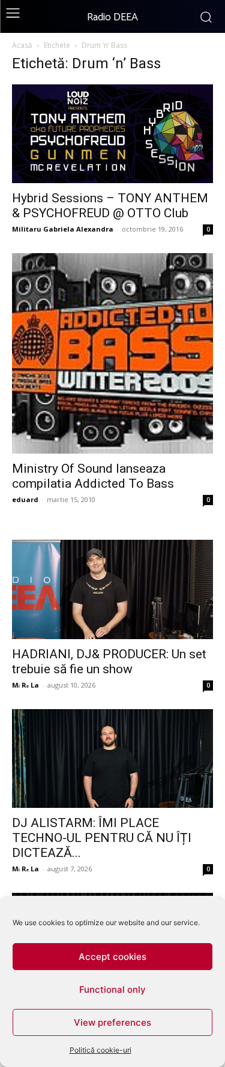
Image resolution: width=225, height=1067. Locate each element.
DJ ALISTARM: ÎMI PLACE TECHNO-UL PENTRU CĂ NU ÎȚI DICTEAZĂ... (101, 838)
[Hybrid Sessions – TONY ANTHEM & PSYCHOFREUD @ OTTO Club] (112, 133)
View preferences (112, 1022)
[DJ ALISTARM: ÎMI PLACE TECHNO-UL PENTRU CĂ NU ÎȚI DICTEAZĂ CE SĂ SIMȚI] (112, 758)
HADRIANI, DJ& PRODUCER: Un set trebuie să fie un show (109, 661)
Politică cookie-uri (100, 1049)
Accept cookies (112, 956)
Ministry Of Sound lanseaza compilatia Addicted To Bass (93, 476)
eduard (25, 499)
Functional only (112, 989)
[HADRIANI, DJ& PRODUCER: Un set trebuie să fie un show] (112, 589)
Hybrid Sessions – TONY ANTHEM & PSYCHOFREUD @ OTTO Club (110, 205)
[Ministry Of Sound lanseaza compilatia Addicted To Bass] (112, 353)
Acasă (22, 45)
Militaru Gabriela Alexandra (62, 228)
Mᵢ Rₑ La (25, 684)
